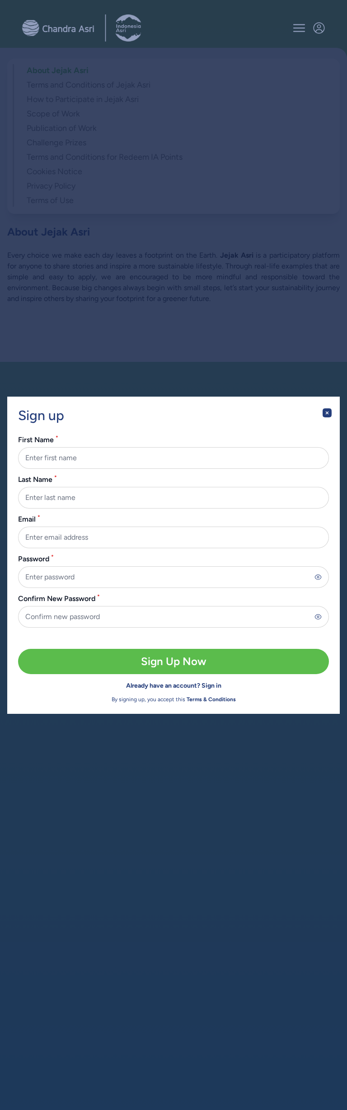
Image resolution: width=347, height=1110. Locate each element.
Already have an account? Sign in (173, 685)
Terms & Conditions (211, 699)
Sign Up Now (173, 661)
